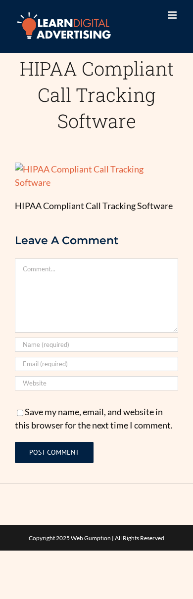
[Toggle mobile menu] (173, 15)
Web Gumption (91, 538)
